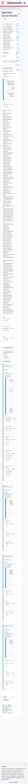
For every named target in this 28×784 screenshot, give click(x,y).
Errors (18, 49)
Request (18, 31)
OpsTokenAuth (6, 358)
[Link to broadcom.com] (14, 3)
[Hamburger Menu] (3, 2)
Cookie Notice (4, 779)
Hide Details (9, 366)
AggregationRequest (7, 73)
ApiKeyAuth (5, 356)
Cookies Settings (13, 782)
